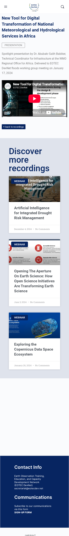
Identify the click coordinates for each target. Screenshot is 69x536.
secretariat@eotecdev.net (28, 488)
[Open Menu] (6, 6)
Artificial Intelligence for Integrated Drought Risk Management (33, 213)
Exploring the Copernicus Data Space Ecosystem (33, 349)
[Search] (62, 7)
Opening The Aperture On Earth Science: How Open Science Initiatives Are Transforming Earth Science (34, 281)
